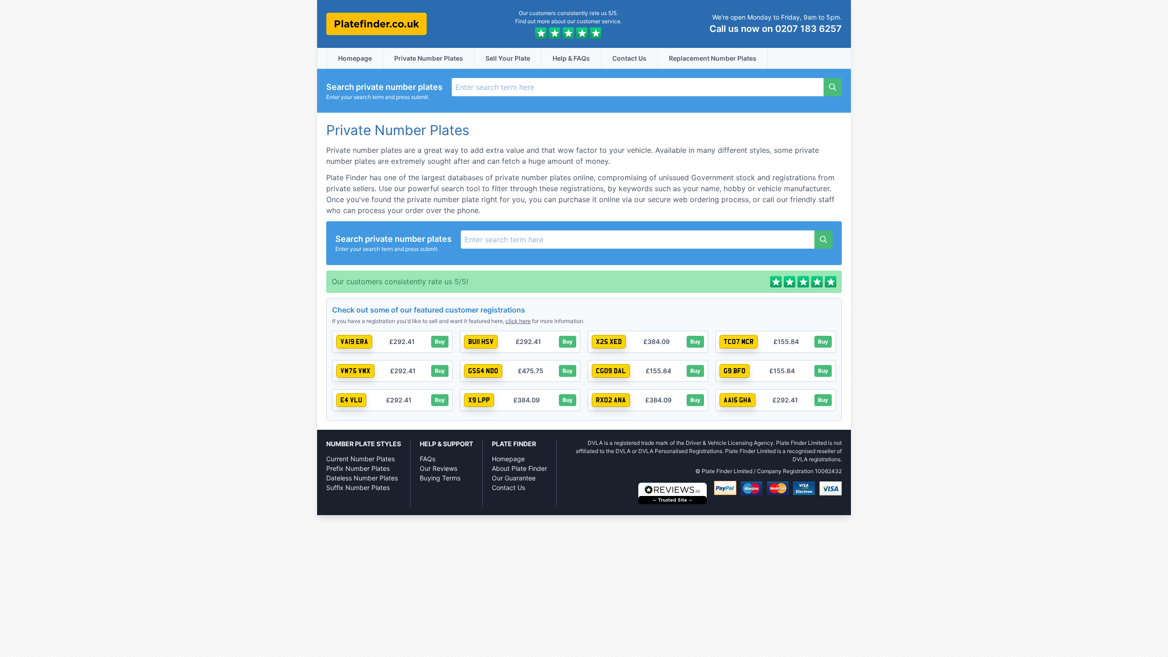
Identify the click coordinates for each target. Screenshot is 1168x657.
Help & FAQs (571, 58)
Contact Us (629, 58)
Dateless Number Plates (362, 478)
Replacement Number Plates (712, 58)
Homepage (355, 58)
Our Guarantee (514, 478)
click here (518, 321)
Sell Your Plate (507, 58)
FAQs (427, 459)
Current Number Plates (360, 459)
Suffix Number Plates (358, 487)
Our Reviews (438, 468)
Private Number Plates (428, 58)
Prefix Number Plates (358, 468)
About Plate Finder (519, 468)
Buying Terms (440, 478)
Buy (440, 341)
